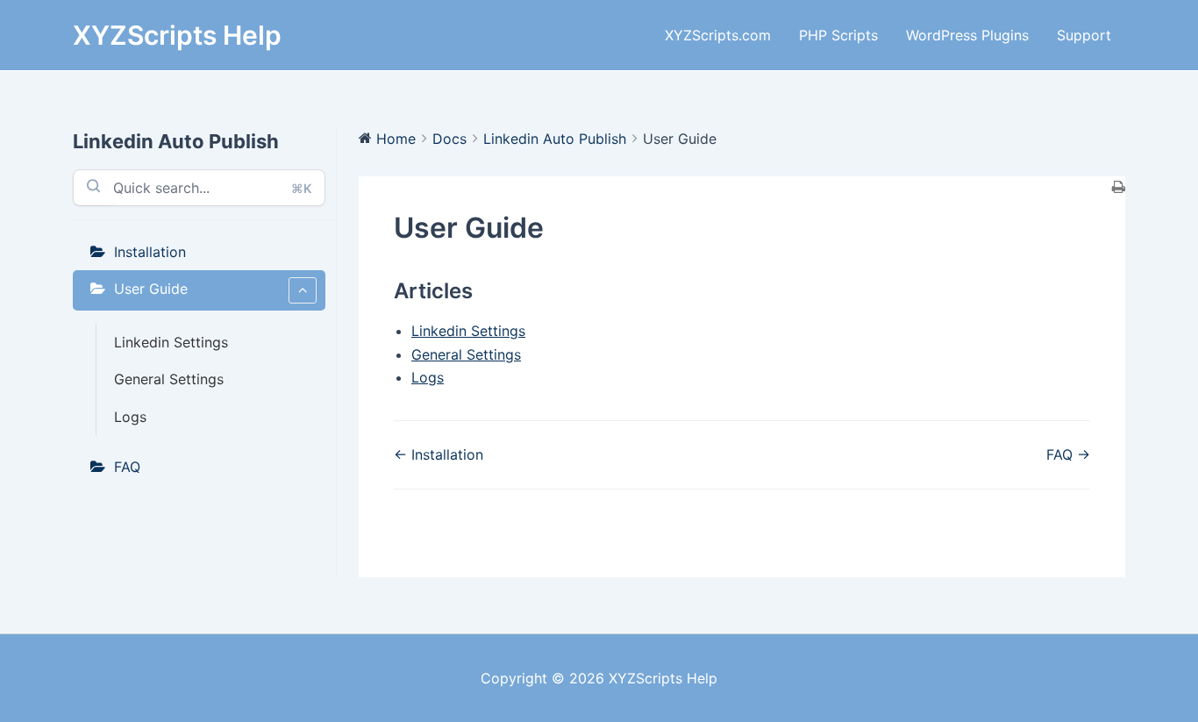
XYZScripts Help (177, 35)
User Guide (151, 288)
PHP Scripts (838, 35)
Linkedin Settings (171, 342)
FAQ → (1068, 454)
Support (1084, 35)
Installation (150, 252)
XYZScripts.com (718, 35)
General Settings (169, 379)
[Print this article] (1118, 187)
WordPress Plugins (967, 35)
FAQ (127, 466)
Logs (130, 416)
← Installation (438, 454)
